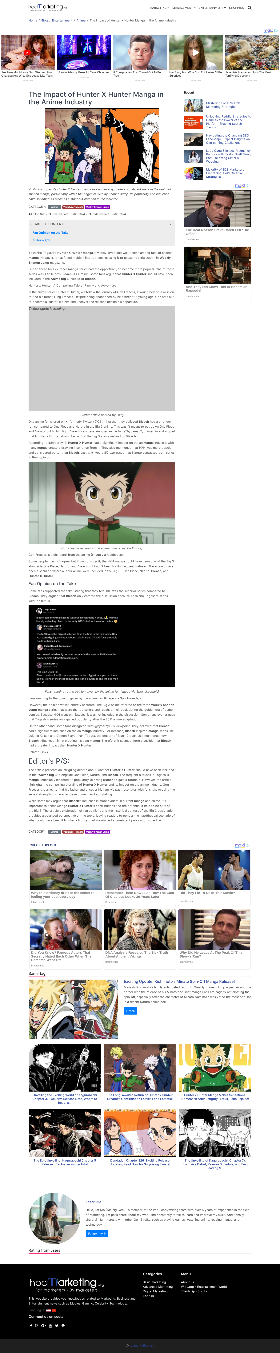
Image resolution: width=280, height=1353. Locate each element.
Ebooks (148, 1296)
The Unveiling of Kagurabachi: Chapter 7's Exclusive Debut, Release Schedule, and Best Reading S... (215, 1164)
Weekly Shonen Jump (97, 207)
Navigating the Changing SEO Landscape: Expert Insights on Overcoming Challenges (228, 139)
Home (33, 20)
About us (187, 1282)
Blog (44, 20)
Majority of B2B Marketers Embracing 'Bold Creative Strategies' (225, 173)
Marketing (158, 8)
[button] (170, 224)
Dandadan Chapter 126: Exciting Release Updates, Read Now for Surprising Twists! (140, 1162)
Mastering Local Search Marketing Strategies (223, 105)
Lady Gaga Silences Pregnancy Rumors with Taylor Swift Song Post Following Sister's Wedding (228, 156)
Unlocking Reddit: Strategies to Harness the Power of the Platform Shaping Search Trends (228, 121)
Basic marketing (154, 1282)
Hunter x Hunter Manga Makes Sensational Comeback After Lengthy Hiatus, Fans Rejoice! (215, 1097)
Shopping (236, 8)
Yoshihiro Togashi (73, 207)
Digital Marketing (155, 1291)
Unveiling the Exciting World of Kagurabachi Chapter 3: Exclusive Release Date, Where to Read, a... (64, 1098)
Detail (130, 1011)
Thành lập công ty (194, 1291)
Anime (81, 20)
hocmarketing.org (141, 1345)
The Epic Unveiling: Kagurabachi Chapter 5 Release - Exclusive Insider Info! (65, 1162)
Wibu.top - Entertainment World (204, 1287)
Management (182, 8)
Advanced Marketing (158, 1287)
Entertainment (211, 8)
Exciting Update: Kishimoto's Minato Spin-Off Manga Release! (179, 981)
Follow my (96, 1233)
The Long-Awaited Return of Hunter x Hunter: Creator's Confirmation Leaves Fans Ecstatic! (140, 1097)
